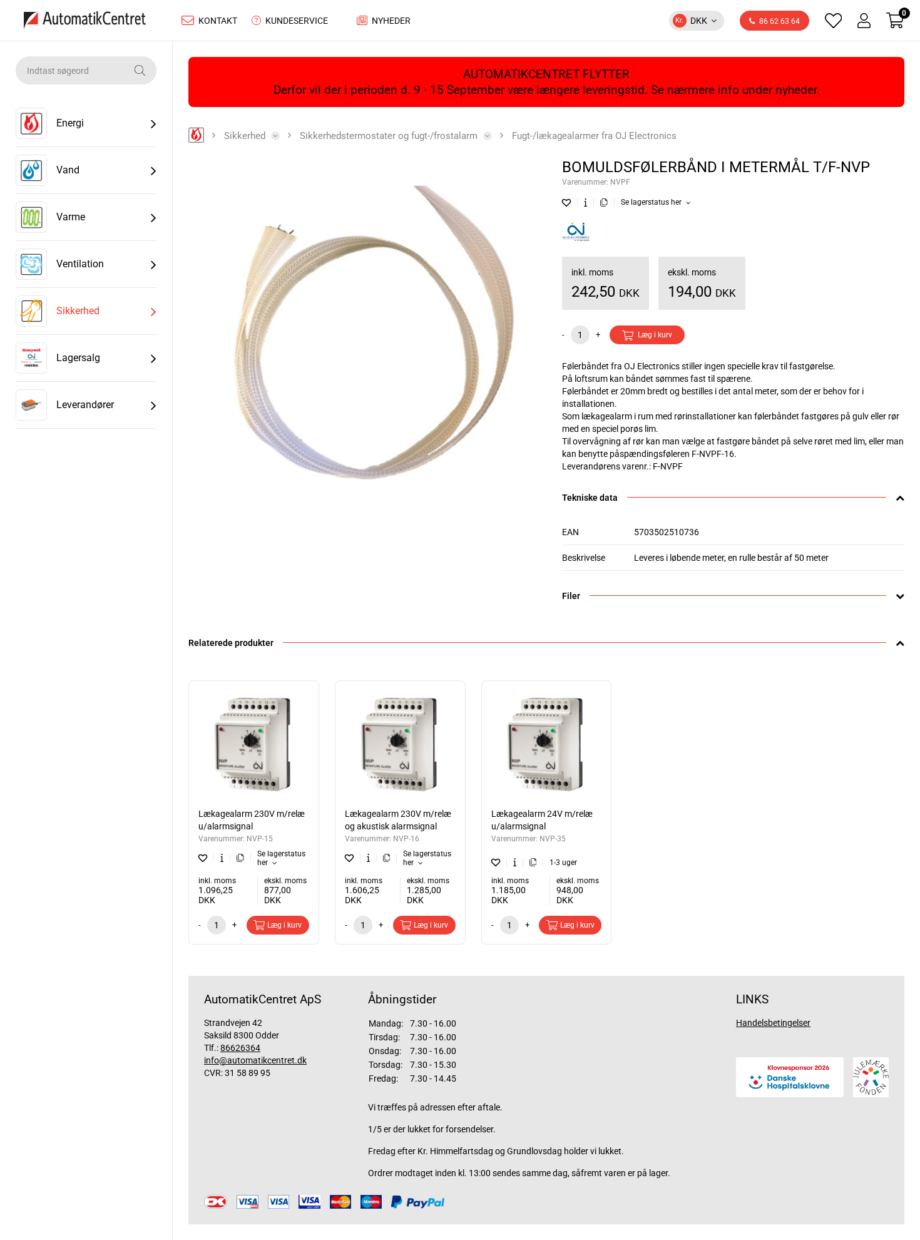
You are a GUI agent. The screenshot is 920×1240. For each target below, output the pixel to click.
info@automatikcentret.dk (255, 1060)
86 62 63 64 (779, 21)
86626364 (240, 1048)
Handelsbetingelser (773, 1023)
